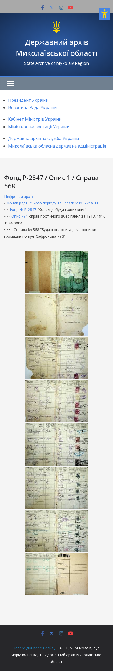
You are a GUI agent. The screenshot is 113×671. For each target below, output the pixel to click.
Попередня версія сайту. (34, 647)
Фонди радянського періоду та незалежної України (52, 202)
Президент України (28, 100)
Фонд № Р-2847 (22, 209)
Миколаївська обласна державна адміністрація (57, 146)
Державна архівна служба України (43, 138)
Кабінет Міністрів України (34, 119)
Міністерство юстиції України (38, 127)
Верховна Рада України (32, 107)
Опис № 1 (19, 216)
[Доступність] (104, 14)
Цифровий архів (18, 196)
